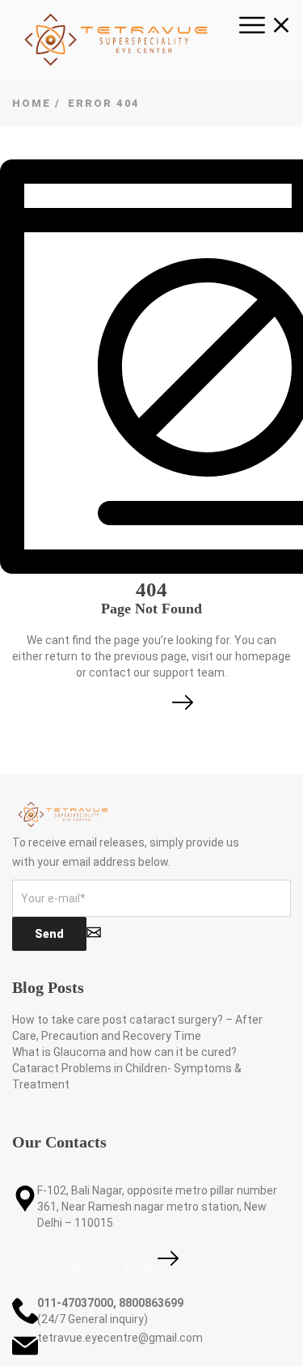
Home (31, 103)
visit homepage (138, 711)
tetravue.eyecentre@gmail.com (120, 1337)
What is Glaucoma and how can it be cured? (124, 1052)
